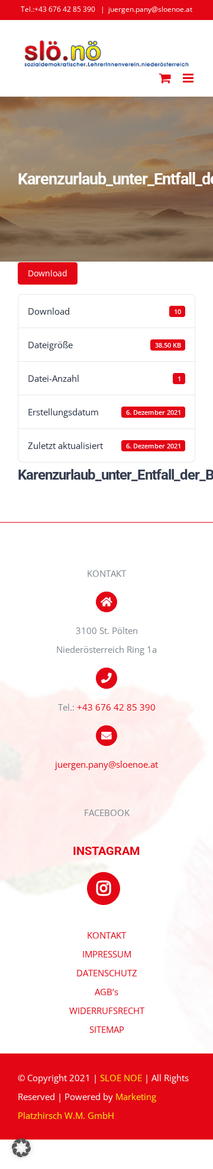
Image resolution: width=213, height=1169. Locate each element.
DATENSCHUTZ (106, 973)
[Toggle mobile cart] (165, 78)
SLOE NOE (121, 1078)
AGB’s (106, 992)
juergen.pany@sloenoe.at (150, 9)
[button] (21, 1148)
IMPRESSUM (106, 954)
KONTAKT (106, 935)
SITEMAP (106, 1029)
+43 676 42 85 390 (116, 707)
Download (47, 273)
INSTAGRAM (106, 851)
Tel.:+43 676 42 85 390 (58, 9)
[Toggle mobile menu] (189, 78)
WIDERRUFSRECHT (106, 1010)
